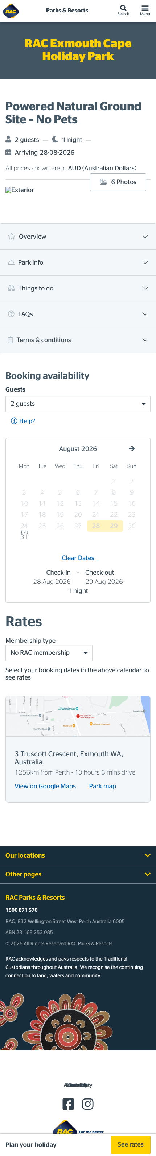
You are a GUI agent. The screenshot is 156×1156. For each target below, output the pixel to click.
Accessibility (78, 1085)
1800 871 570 (21, 910)
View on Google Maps (45, 786)
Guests (15, 390)
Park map (102, 786)
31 (24, 536)
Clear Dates (78, 558)
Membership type (30, 641)
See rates (131, 1144)
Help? (27, 421)
